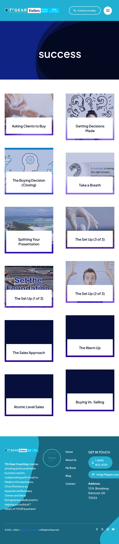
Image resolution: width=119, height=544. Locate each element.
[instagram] (108, 529)
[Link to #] (108, 11)
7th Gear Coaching (29, 530)
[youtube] (113, 529)
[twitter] (102, 529)
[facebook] (97, 529)
